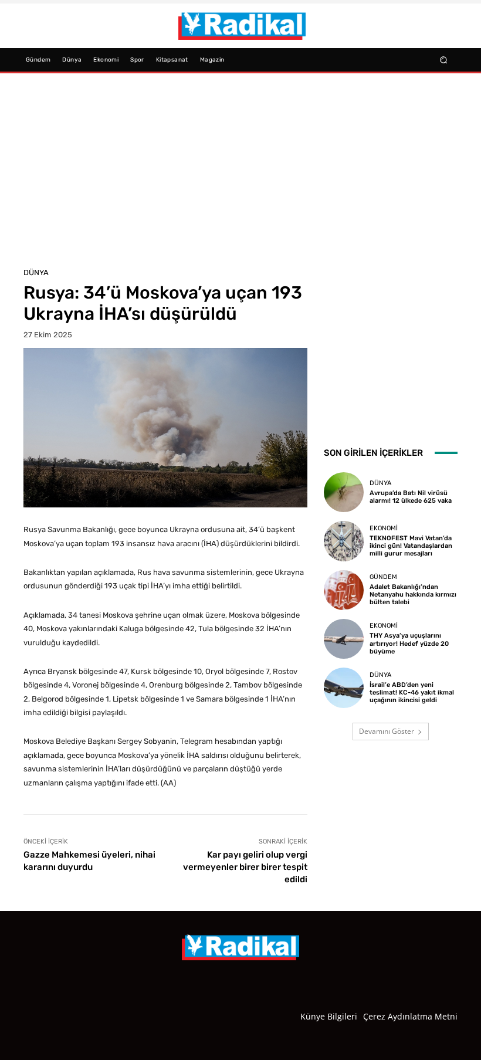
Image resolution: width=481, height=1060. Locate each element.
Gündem (383, 577)
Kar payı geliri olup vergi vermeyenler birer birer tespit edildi (245, 867)
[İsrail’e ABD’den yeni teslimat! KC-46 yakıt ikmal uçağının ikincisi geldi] (344, 687)
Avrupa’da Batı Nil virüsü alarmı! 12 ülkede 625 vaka (411, 496)
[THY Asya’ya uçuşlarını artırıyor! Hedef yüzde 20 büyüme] (344, 639)
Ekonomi (384, 528)
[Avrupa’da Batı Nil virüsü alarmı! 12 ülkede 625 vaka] (344, 492)
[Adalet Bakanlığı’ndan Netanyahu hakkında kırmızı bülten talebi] (344, 590)
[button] (443, 59)
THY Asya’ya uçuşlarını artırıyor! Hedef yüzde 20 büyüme (409, 643)
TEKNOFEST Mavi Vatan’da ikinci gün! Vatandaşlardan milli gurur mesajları (411, 545)
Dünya (36, 272)
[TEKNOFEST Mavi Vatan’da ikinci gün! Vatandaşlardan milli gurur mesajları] (344, 541)
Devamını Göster (386, 731)
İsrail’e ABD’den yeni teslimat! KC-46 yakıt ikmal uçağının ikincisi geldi (412, 692)
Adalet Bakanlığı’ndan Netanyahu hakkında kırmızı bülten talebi (413, 594)
